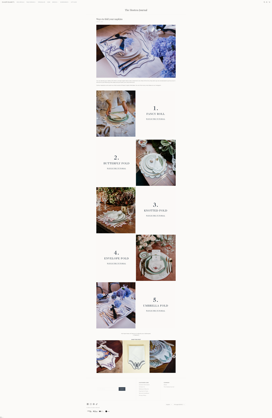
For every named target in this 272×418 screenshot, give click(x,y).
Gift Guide (74, 2)
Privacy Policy (142, 395)
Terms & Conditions (144, 393)
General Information (144, 384)
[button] (1, 417)
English (168, 404)
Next (174, 357)
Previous (98, 357)
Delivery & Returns (144, 389)
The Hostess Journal (136, 10)
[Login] (266, 2)
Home (48, 2)
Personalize (41, 2)
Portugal (178, 404)
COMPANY (166, 382)
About (165, 384)
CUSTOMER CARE (144, 382)
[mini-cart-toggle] (269, 2)
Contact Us (142, 387)
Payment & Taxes (143, 391)
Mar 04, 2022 (99, 21)
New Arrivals (20, 2)
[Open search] (264, 2)
